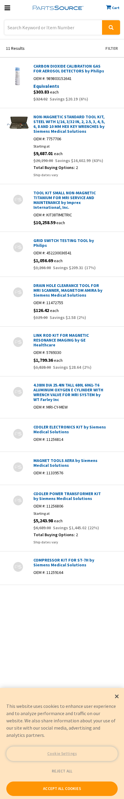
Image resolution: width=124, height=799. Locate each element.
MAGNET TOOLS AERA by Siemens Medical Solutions (65, 463)
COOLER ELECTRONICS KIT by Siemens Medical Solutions (69, 429)
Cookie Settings (62, 753)
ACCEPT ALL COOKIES (62, 788)
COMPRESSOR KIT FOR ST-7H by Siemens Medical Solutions (63, 562)
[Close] (116, 696)
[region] (62, 743)
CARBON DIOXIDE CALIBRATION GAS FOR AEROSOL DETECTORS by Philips (68, 68)
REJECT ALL (62, 771)
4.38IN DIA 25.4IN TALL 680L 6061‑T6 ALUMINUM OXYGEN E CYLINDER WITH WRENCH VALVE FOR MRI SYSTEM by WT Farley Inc (68, 392)
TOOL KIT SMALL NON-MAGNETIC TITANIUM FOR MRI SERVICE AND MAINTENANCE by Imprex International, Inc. (64, 200)
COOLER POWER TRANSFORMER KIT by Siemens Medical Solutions (67, 496)
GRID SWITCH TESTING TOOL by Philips (63, 243)
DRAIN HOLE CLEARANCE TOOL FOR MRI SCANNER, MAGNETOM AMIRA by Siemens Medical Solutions (67, 290)
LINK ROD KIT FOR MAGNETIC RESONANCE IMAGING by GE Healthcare (61, 340)
